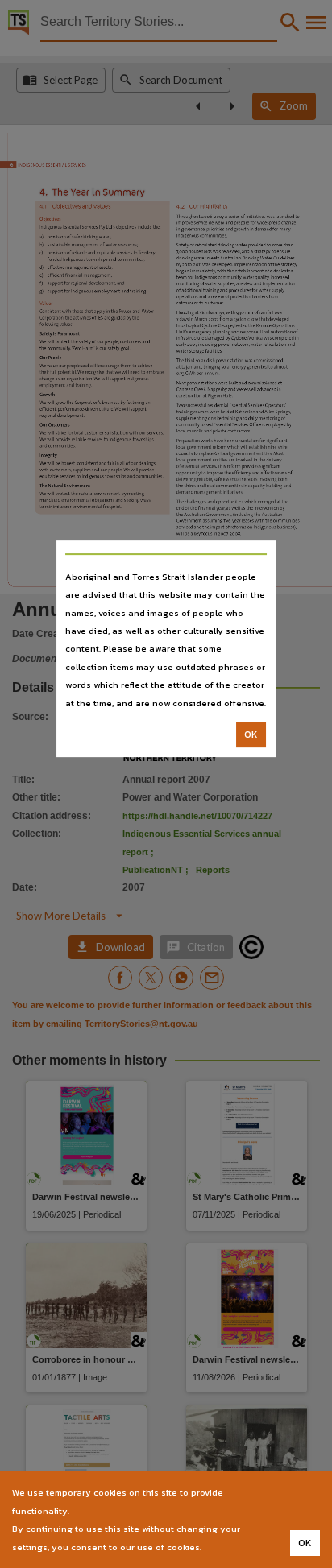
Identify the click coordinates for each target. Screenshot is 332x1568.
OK (251, 734)
